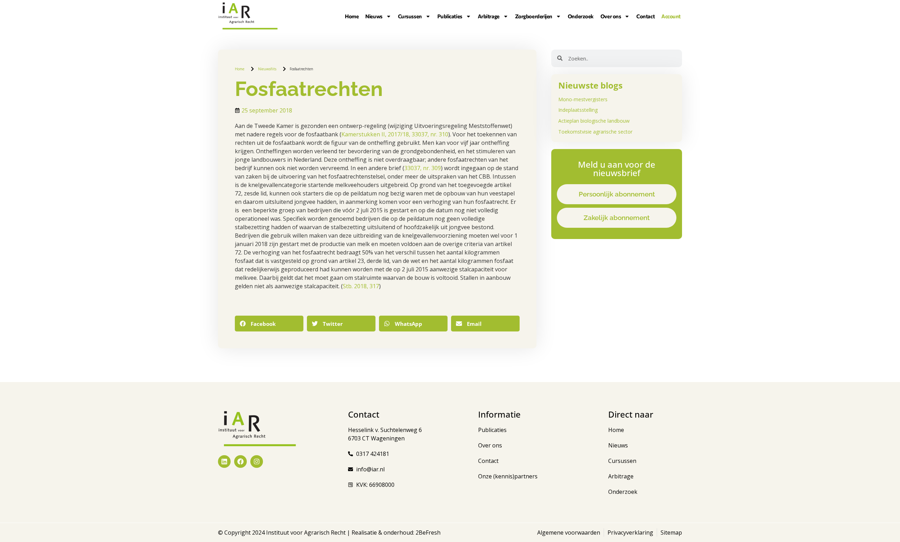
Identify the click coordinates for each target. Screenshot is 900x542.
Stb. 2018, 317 (361, 286)
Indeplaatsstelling (578, 110)
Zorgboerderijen (533, 16)
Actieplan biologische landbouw (594, 120)
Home (352, 16)
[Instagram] (256, 461)
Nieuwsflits (267, 68)
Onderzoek (581, 16)
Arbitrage (489, 16)
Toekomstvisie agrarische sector (595, 131)
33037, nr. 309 (422, 168)
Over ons (610, 16)
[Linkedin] (224, 461)
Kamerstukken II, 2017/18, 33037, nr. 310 (394, 134)
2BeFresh (427, 532)
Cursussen (410, 16)
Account (671, 16)
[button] (269, 323)
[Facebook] (240, 461)
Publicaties (449, 16)
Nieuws (373, 16)
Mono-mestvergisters (583, 99)
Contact (645, 16)
